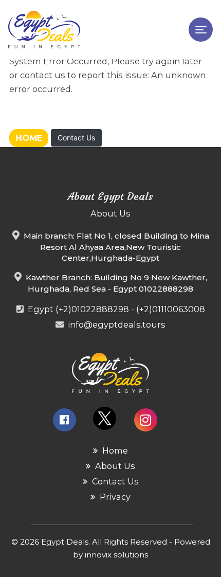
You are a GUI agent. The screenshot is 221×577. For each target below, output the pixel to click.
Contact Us (76, 137)
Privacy (114, 497)
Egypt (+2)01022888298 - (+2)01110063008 (116, 309)
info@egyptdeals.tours (116, 324)
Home (28, 138)
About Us (114, 466)
